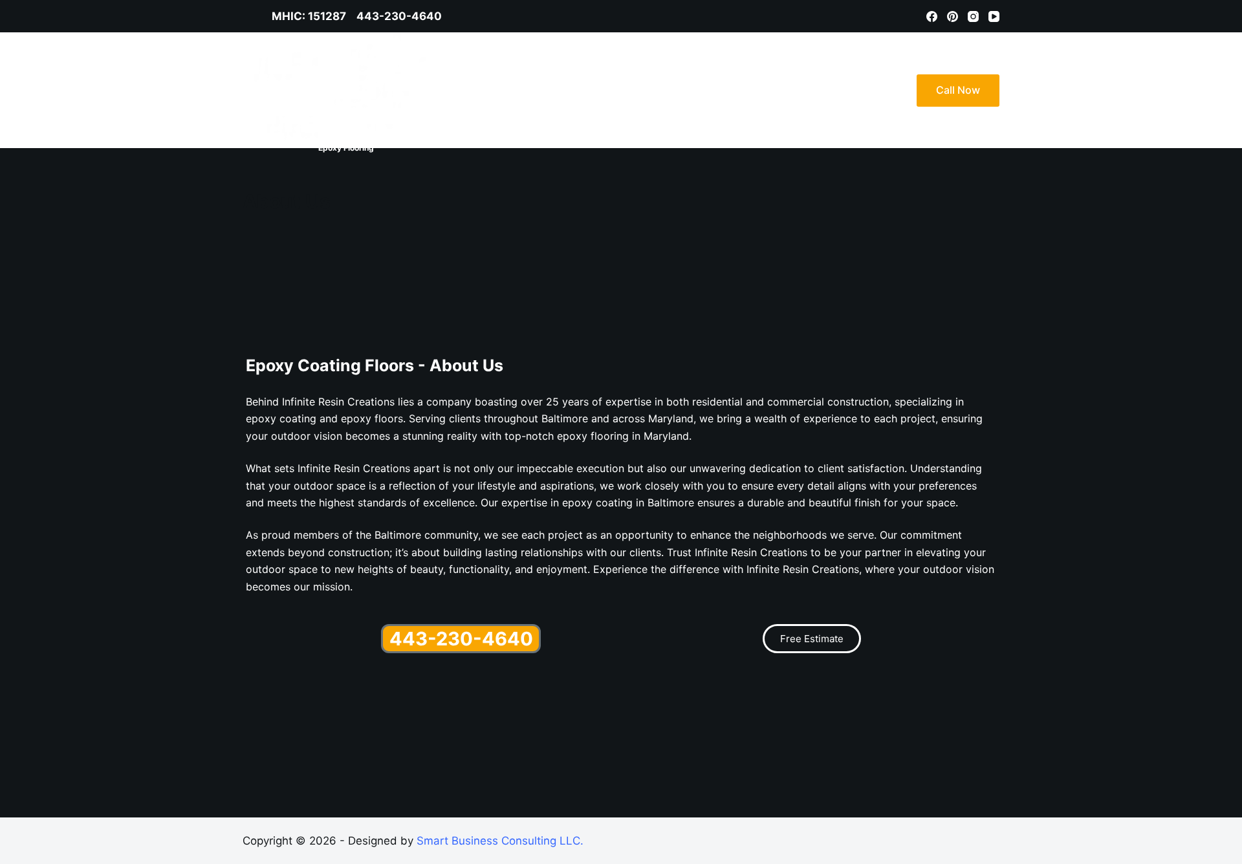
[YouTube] (993, 16)
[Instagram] (973, 16)
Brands (786, 89)
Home (659, 89)
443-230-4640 (461, 638)
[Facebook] (931, 16)
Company (854, 89)
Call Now (958, 89)
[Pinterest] (952, 16)
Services (719, 89)
